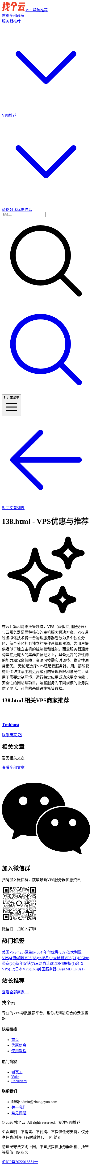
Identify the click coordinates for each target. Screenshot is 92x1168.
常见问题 (18, 1113)
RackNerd (19, 1081)
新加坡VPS (25, 958)
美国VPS (13, 952)
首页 (15, 1040)
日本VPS (26, 969)
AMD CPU (73, 969)
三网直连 (45, 963)
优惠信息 (18, 1045)
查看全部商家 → (15, 992)
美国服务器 (50, 969)
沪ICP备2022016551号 (20, 1162)
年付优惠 (55, 952)
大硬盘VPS (65, 958)
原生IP (34, 952)
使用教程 (18, 1051)
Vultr (15, 1077)
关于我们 (18, 1107)
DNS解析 (66, 963)
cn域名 (45, 958)
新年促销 (25, 963)
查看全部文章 (13, 768)
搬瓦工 (17, 1072)
